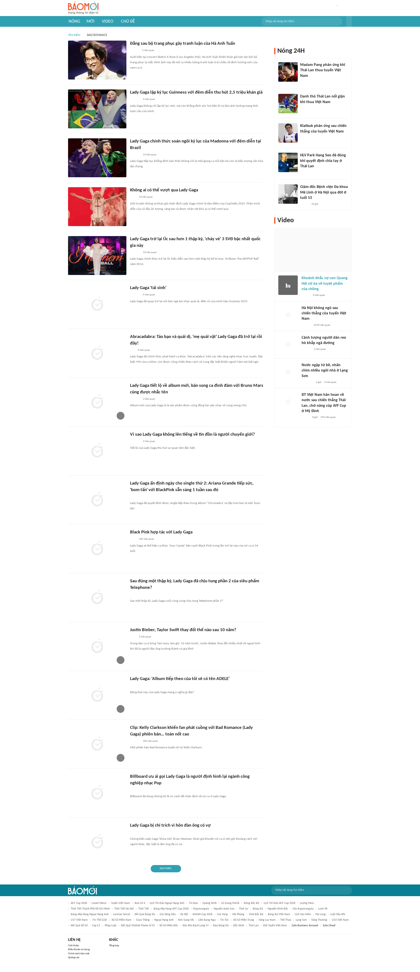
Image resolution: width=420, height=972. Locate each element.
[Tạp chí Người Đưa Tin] (305, 417)
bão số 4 (140, 903)
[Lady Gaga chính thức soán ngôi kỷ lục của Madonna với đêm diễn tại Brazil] (97, 157)
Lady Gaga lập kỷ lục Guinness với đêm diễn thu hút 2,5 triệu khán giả (196, 92)
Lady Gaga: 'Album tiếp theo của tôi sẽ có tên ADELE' (179, 679)
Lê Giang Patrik (230, 903)
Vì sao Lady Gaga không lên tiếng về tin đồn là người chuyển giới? (192, 434)
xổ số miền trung (243, 920)
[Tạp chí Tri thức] (133, 197)
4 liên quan (149, 99)
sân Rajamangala (303, 908)
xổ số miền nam (121, 920)
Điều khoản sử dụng (79, 949)
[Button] (349, 21)
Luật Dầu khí (337, 914)
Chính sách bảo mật (78, 953)
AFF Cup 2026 (79, 903)
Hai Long (320, 914)
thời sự (243, 908)
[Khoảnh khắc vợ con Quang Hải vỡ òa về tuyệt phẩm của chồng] (288, 285)
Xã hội (184, 914)
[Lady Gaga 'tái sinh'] (97, 304)
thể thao (285, 920)
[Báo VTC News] (307, 382)
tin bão (193, 903)
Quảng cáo (73, 957)
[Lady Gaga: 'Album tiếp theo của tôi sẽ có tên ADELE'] (97, 695)
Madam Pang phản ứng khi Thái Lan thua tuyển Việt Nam (322, 70)
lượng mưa (307, 903)
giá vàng (222, 914)
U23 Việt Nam (340, 920)
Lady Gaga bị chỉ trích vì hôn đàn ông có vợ (170, 825)
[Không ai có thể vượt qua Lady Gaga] (97, 206)
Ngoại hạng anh (164, 920)
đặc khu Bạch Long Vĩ (196, 925)
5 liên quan (148, 50)
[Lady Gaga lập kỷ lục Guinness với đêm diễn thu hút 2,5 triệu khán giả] (97, 108)
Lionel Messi (99, 903)
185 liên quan (146, 539)
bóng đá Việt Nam (279, 914)
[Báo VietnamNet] (304, 204)
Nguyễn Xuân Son (224, 908)
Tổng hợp (114, 945)
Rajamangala (201, 908)
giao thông (143, 920)
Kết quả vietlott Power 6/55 (138, 925)
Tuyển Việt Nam (120, 903)
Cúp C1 (96, 925)
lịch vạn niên (303, 914)
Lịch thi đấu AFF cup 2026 (279, 903)
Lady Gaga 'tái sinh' (148, 288)
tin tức (224, 920)
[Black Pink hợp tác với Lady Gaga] (97, 548)
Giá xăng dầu (168, 914)
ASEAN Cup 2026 (202, 914)
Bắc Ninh (238, 925)
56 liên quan (146, 197)
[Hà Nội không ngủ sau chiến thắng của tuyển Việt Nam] (288, 315)
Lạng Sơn (301, 920)
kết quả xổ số (79, 925)
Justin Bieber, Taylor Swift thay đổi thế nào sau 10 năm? (183, 630)
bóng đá (258, 908)
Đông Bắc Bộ (251, 903)
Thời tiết (143, 908)
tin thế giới (99, 920)
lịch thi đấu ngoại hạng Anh (167, 903)
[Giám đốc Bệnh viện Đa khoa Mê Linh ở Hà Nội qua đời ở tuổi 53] (288, 194)
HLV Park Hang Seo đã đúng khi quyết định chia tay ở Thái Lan (323, 160)
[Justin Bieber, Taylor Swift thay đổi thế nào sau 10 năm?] (97, 646)
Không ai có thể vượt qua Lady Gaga (164, 190)
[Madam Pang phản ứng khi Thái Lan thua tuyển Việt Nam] (288, 72)
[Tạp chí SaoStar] (135, 99)
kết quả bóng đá (145, 914)
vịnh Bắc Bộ (256, 914)
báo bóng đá (221, 925)
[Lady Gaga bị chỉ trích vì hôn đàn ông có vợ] (97, 841)
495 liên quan (328, 417)
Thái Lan (254, 925)
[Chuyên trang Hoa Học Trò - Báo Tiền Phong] (132, 350)
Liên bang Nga (207, 920)
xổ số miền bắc (168, 925)
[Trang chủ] (83, 8)
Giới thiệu (73, 945)
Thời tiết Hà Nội (124, 908)
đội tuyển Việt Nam (275, 925)
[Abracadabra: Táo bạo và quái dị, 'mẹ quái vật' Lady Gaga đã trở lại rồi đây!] (97, 353)
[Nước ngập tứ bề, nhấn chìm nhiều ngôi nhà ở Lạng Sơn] (288, 372)
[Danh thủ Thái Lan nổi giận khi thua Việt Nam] (288, 103)
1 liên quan (320, 349)
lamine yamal (121, 914)
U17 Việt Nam (79, 920)
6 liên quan (330, 382)
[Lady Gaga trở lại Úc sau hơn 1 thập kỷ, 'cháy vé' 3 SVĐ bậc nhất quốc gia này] (97, 255)
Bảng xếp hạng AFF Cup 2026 (171, 908)
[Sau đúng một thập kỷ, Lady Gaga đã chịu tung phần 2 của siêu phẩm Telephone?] (97, 597)
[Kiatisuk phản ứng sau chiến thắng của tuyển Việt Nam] (288, 133)
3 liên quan (149, 399)
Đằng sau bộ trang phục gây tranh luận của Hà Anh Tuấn (182, 43)
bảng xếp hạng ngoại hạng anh (90, 914)
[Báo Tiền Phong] (134, 50)
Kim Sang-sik (186, 920)
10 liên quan (150, 252)
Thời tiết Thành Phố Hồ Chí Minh (90, 908)
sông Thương (319, 920)
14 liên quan (150, 154)
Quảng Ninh (209, 903)
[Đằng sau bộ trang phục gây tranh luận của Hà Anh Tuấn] (97, 60)
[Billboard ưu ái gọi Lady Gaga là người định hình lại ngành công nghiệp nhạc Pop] (97, 793)
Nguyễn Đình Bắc (278, 908)
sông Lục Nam (267, 920)
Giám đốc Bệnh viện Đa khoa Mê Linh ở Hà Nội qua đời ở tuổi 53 (324, 192)
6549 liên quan (322, 325)
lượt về (322, 908)
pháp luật (110, 925)
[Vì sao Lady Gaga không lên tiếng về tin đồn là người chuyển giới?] (97, 451)
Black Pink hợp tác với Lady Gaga (161, 532)
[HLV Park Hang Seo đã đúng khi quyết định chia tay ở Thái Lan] (288, 162)
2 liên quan (149, 441)
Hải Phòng (238, 914)
